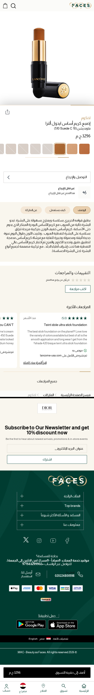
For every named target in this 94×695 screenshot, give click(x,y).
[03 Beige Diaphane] (35, 149)
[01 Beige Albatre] (48, 149)
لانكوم (86, 118)
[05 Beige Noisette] (11, 149)
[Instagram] (39, 540)
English (33, 638)
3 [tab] (41, 157)
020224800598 (65, 575)
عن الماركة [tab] (31, 210)
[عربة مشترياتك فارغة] (5, 5)
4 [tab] (30, 157)
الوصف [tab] (82, 210)
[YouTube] (53, 540)
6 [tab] (30, 371)
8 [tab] (8, 371)
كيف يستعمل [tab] (57, 210)
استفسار (26, 576)
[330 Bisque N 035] (72, 149)
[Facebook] (67, 540)
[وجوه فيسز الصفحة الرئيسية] (80, 5)
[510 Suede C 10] (60, 149)
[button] (46, 638)
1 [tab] (63, 157)
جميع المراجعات (47, 381)
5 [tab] (41, 371)
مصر (42, 638)
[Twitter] (26, 539)
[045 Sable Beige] (23, 149)
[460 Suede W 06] (84, 149)
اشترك (47, 459)
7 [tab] (19, 371)
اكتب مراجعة (78, 289)
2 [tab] (52, 157)
